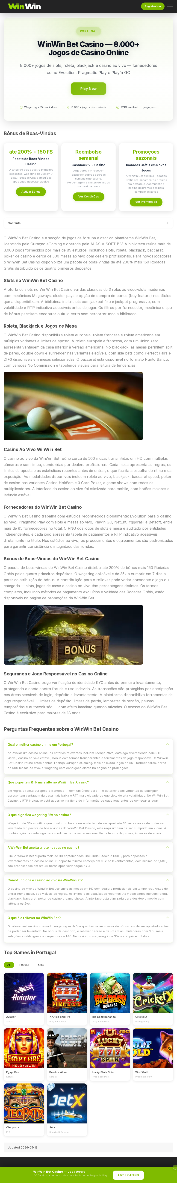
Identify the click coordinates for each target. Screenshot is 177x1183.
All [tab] (9, 964)
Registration (153, 6)
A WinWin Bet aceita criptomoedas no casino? (43, 847)
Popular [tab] (24, 964)
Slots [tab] (41, 964)
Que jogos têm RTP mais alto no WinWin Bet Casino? (48, 782)
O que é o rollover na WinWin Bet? (34, 918)
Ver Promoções (146, 201)
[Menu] (170, 6)
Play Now (88, 88)
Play (24, 988)
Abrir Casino (128, 1175)
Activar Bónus (30, 191)
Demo (24, 997)
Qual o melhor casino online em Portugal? (40, 744)
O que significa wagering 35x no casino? (39, 815)
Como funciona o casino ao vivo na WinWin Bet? (45, 880)
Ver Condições (88, 196)
